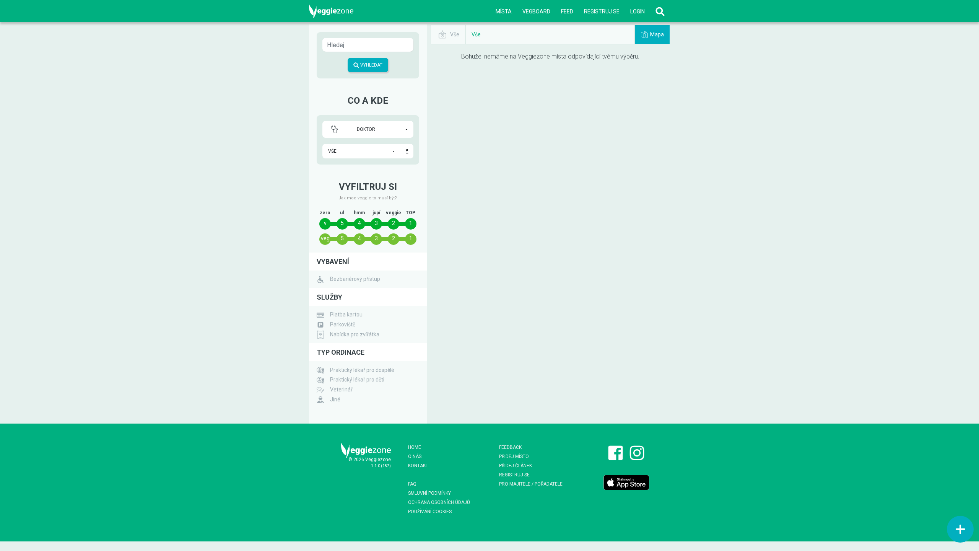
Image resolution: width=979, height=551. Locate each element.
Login (637, 11)
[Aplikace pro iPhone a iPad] (626, 482)
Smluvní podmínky (429, 493)
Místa (504, 11)
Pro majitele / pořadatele (531, 484)
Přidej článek (515, 465)
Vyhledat (370, 65)
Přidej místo (514, 456)
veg (325, 238)
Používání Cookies (430, 511)
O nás (414, 456)
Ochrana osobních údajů (439, 502)
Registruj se (602, 11)
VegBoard (536, 11)
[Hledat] (660, 11)
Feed (567, 11)
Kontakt (418, 465)
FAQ (412, 484)
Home (414, 447)
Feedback (510, 447)
